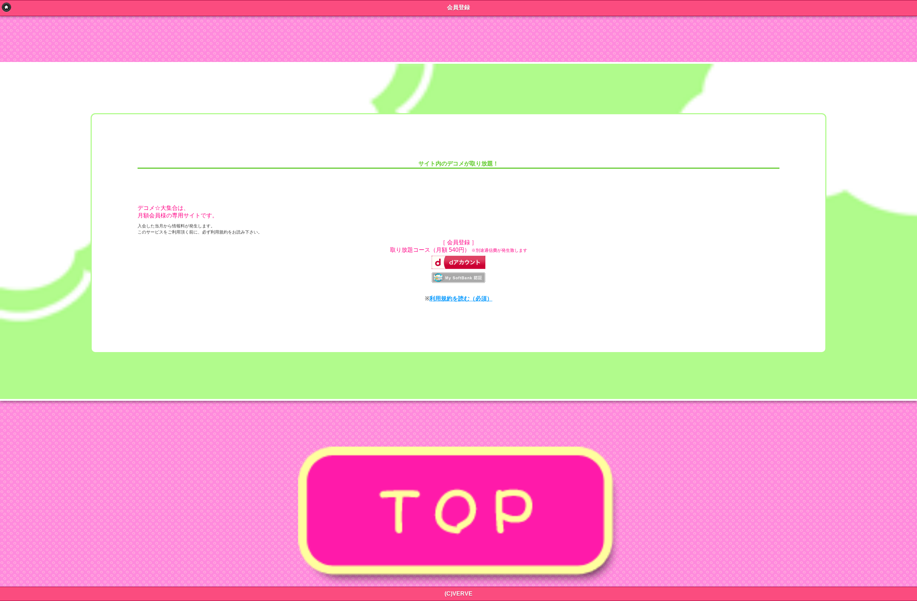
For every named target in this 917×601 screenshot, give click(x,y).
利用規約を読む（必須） (461, 298)
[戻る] (6, 7)
